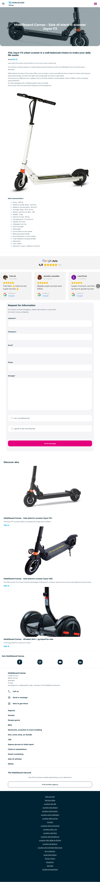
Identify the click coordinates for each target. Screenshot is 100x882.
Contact (50, 822)
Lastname (11, 318)
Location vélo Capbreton (50, 815)
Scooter (11, 715)
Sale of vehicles (15, 759)
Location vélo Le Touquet (50, 826)
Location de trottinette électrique (50, 848)
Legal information (50, 855)
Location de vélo (50, 804)
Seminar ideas (50, 800)
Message (11, 376)
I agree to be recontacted (24, 429)
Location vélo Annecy (50, 811)
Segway (11, 710)
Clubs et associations (17, 749)
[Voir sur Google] (5, 277)
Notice (11, 764)
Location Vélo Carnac (50, 818)
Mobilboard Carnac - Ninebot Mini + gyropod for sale (28, 639)
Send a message (20, 697)
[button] (2, 286)
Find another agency (50, 784)
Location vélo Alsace (50, 807)
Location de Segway (50, 844)
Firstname (12, 332)
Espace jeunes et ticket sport (21, 744)
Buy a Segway (50, 851)
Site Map (50, 866)
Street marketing (15, 754)
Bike (10, 725)
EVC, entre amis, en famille (20, 735)
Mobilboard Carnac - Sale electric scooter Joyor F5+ (28, 518)
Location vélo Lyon (50, 829)
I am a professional (21, 418)
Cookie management (50, 869)
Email (10, 345)
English (96, 4)
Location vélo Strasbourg (50, 837)
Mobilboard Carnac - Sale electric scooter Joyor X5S (28, 578)
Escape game (14, 720)
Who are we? (50, 797)
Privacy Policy (50, 858)
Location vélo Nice (50, 833)
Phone (10, 362)
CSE (9, 739)
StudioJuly (50, 862)
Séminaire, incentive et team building (25, 730)
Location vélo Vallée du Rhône (50, 840)
